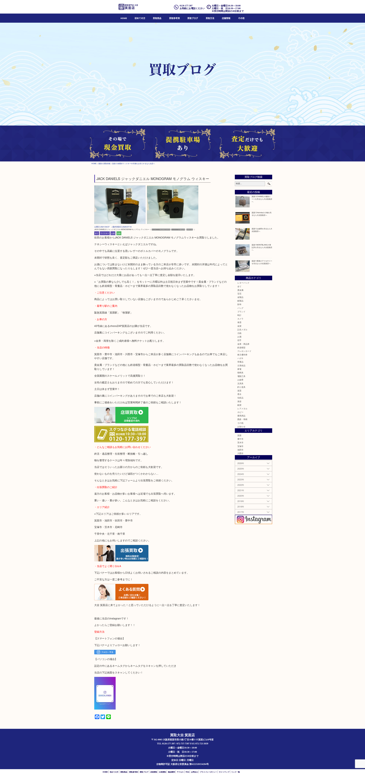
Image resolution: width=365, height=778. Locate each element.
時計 (239, 315)
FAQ (187, 772)
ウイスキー (105, 233)
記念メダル (242, 329)
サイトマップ (224, 772)
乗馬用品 (241, 415)
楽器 (239, 390)
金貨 (239, 325)
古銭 (239, 333)
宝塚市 (240, 446)
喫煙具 (240, 372)
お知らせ (241, 426)
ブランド (241, 311)
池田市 (240, 449)
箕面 (119, 233)
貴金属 (240, 290)
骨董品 (240, 361)
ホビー (240, 412)
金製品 (240, 297)
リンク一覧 (235, 772)
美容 (239, 401)
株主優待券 (242, 354)
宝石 (239, 293)
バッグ (240, 307)
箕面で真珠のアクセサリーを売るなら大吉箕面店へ (262, 262)
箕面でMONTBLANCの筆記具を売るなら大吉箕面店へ (262, 247)
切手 (239, 340)
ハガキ (240, 358)
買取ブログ (192, 18)
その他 (240, 422)
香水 (239, 394)
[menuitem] (123, 18)
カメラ (240, 318)
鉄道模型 (241, 347)
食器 (239, 322)
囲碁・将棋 (242, 419)
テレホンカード (244, 351)
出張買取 (162, 772)
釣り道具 (241, 387)
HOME (123, 18)
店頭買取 (153, 772)
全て (96, 233)
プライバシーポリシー (208, 772)
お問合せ (194, 772)
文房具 (240, 383)
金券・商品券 (243, 343)
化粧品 (240, 397)
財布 (239, 304)
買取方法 (210, 18)
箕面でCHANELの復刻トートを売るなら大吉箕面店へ (262, 199)
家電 (239, 369)
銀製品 (240, 300)
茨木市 (240, 442)
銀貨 (239, 404)
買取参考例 (174, 18)
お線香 (240, 379)
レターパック (243, 282)
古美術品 (241, 365)
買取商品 (157, 18)
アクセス (180, 772)
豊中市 (240, 438)
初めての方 (140, 18)
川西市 (240, 453)
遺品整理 (171, 772)
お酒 (113, 233)
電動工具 (241, 376)
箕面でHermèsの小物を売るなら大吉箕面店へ (261, 213)
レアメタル (242, 408)
